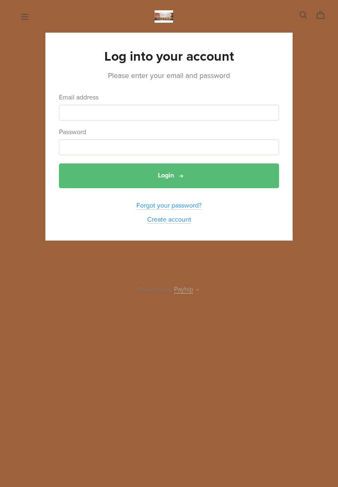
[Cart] (323, 15)
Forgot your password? (169, 205)
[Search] (303, 15)
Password (72, 132)
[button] (197, 290)
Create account (169, 219)
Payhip (183, 289)
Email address (79, 98)
